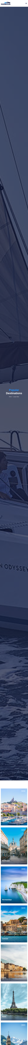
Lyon (4, 978)
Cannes (5, 939)
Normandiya (7, 900)
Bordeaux (6, 861)
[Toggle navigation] (26, 3)
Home (10, 396)
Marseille (5, 822)
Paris (4, 1017)
